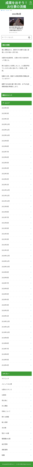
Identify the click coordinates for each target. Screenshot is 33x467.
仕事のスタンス (7, 389)
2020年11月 (5, 261)
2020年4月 (5, 299)
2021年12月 (6, 190)
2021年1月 (5, 250)
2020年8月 (5, 277)
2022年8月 (5, 146)
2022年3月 (5, 173)
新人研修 (5, 422)
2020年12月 (6, 256)
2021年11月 (5, 195)
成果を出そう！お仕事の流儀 (16, 5)
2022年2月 (5, 179)
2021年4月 (5, 234)
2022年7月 (5, 152)
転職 (3, 455)
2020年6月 (5, 288)
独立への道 (5, 433)
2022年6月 (5, 157)
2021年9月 (5, 206)
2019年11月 (5, 327)
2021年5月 (5, 228)
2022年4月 (5, 168)
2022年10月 (6, 135)
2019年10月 (6, 332)
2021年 (7, 10)
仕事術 (4, 395)
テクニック (5, 378)
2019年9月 (5, 338)
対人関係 (5, 406)
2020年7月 (5, 283)
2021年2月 (5, 245)
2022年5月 (5, 162)
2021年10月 (6, 201)
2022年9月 (5, 141)
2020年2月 (5, 310)
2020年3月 (5, 305)
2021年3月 (5, 239)
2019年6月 (5, 354)
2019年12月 (6, 321)
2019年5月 (5, 359)
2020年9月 (5, 272)
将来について (6, 411)
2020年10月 (6, 266)
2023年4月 (5, 108)
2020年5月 (5, 294)
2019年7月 (5, 349)
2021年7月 (5, 217)
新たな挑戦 (5, 417)
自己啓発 (5, 444)
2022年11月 (5, 130)
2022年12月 (6, 124)
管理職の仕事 (6, 439)
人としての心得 (7, 384)
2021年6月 (5, 223)
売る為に (5, 400)
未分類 (4, 428)
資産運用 (5, 449)
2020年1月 (5, 316)
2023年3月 (5, 113)
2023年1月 (5, 119)
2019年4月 (5, 365)
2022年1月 (5, 184)
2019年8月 (5, 343)
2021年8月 (5, 212)
